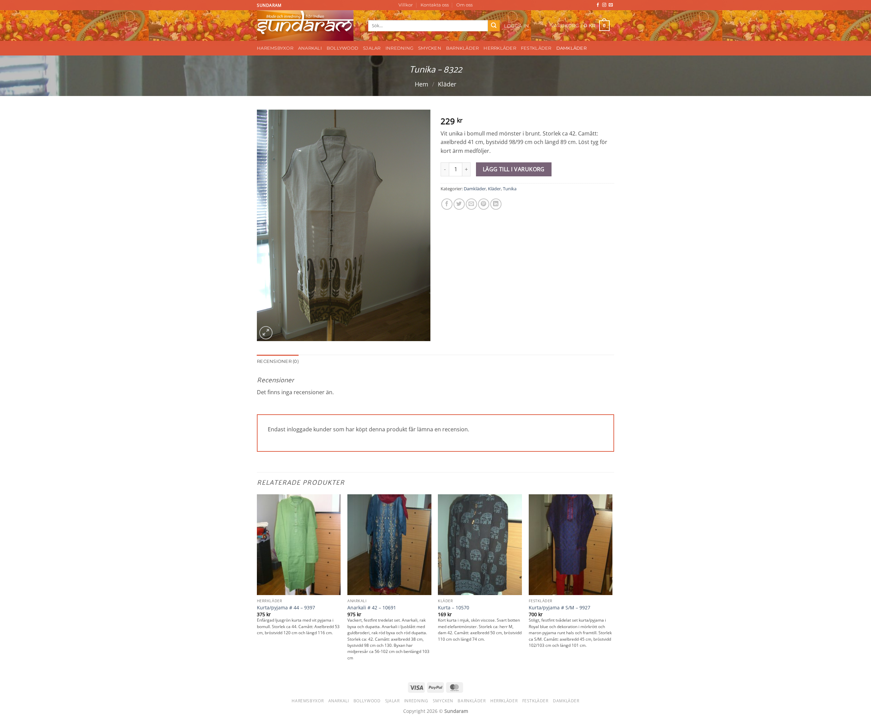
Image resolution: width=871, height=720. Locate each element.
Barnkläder (462, 48)
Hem (421, 84)
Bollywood (342, 48)
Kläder (447, 84)
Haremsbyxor (275, 48)
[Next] (612, 584)
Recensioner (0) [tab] (278, 361)
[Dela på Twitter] (459, 204)
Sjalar (372, 48)
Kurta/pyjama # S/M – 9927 (559, 608)
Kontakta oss (435, 4)
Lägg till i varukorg (514, 169)
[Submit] (493, 26)
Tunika (509, 189)
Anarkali (310, 48)
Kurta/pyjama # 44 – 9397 (286, 608)
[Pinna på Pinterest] (483, 204)
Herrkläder (499, 48)
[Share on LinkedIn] (496, 204)
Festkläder (536, 48)
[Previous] (257, 584)
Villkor (405, 4)
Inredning (399, 48)
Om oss (464, 4)
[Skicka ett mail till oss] (611, 5)
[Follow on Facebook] (598, 5)
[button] (516, 25)
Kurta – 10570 (453, 608)
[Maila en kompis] (471, 204)
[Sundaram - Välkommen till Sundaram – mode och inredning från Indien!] (307, 25)
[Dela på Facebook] (447, 204)
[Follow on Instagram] (604, 5)
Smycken (429, 48)
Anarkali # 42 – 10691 (371, 608)
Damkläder (571, 48)
